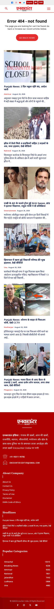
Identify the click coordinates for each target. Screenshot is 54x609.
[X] (30, 605)
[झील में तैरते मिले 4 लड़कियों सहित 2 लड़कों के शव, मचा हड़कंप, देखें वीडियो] (27, 123)
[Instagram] (16, 2)
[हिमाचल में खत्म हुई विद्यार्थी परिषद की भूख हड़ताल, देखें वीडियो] (27, 239)
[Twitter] (24, 2)
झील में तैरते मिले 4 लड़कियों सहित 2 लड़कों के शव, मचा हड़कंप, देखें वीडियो (26, 145)
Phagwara (8, 390)
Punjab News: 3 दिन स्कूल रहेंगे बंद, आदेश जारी (25, 88)
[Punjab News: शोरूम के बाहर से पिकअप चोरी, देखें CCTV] (27, 299)
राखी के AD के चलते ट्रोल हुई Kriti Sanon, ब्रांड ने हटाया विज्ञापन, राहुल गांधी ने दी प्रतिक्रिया (27, 205)
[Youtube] (36, 605)
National (7, 151)
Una (5, 267)
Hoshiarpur (9, 327)
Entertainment (10, 211)
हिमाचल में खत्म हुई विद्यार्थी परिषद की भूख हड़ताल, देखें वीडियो (24, 261)
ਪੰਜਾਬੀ (41, 2)
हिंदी (36, 2)
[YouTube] (20, 2)
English (29, 2)
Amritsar (7, 94)
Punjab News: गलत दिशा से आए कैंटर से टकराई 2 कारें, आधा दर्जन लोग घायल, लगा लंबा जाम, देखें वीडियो (27, 382)
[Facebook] (12, 2)
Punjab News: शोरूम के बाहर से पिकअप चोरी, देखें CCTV (24, 321)
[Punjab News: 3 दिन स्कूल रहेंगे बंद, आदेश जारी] (27, 66)
